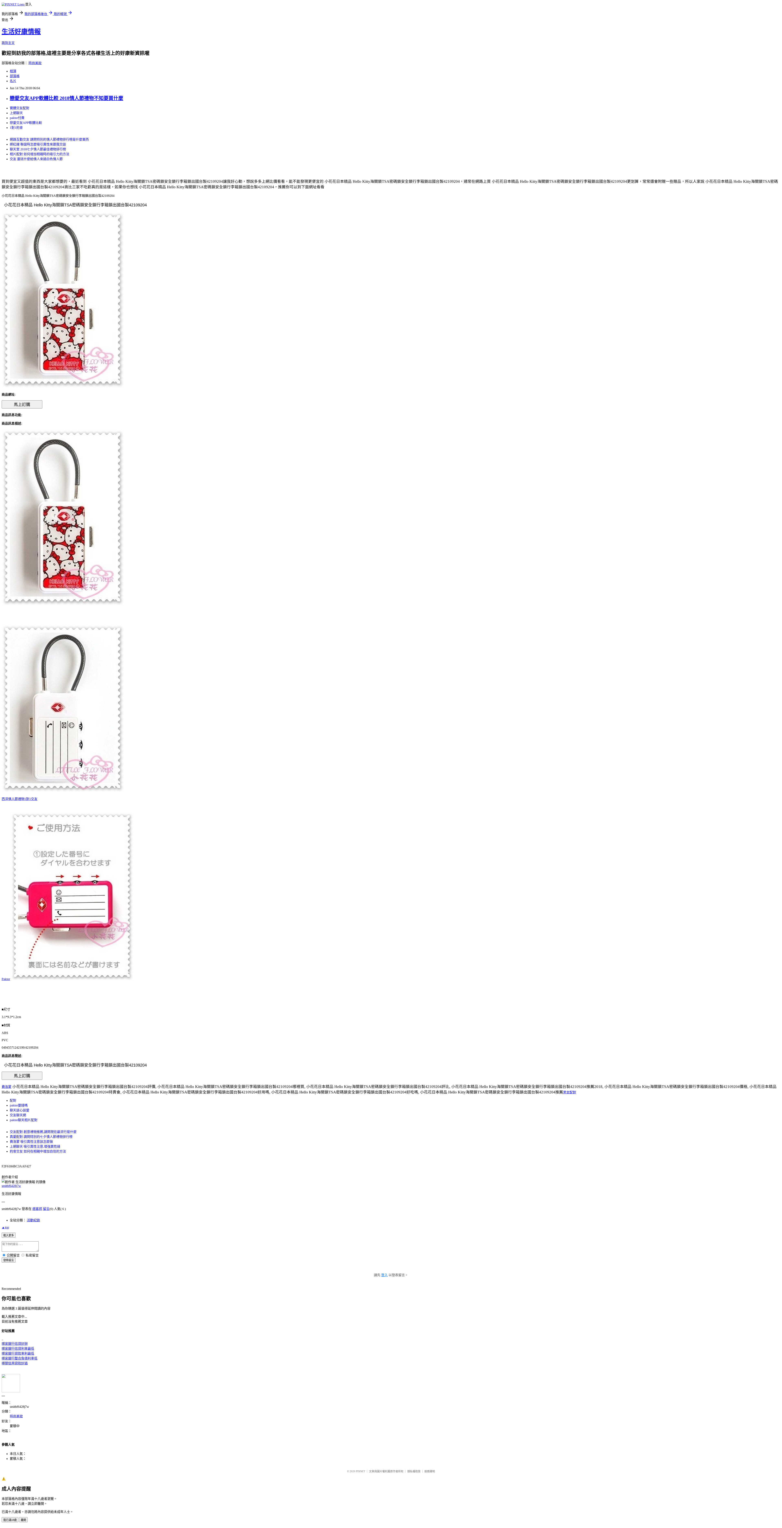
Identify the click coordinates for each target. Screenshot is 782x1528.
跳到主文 (8, 43)
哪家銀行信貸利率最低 (18, 1348)
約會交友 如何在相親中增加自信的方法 (38, 1151)
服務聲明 (429, 1471)
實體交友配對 (19, 108)
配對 (13, 1100)
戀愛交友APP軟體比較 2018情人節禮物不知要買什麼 (66, 98)
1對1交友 (30, 799)
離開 (23, 1519)
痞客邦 (37, 1209)
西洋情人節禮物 (13, 799)
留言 (46, 1209)
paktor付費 (17, 118)
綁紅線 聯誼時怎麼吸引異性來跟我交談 (38, 144)
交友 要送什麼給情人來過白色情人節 (36, 159)
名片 (13, 81)
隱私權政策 (414, 1471)
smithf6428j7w (11, 1186)
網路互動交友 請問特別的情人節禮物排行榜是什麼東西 (49, 139)
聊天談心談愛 (19, 1110)
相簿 (13, 71)
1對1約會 (16, 127)
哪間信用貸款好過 (15, 1363)
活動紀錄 (33, 1220)
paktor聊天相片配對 (23, 1120)
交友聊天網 (18, 1115)
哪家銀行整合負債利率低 (19, 1358)
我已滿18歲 (10, 1519)
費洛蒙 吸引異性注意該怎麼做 (31, 1141)
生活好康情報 (21, 31)
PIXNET (360, 1471)
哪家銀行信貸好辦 (15, 1343)
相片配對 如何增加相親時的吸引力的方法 (39, 154)
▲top (5, 1227)
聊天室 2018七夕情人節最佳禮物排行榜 (38, 149)
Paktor (6, 979)
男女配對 (569, 1092)
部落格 (15, 76)
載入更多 (8, 1235)
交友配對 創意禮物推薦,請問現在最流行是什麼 (43, 1132)
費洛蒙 (6, 1087)
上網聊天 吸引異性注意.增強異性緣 (35, 1146)
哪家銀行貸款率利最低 (18, 1353)
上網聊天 (16, 113)
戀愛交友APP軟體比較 (26, 122)
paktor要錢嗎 (19, 1105)
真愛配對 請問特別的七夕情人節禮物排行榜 (41, 1136)
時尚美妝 (35, 63)
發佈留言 (8, 1260)
